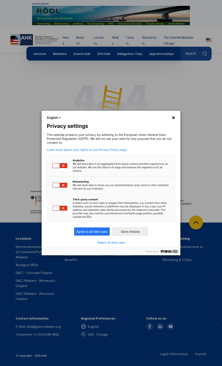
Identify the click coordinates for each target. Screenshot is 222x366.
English (52, 117)
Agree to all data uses (92, 231)
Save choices (130, 231)
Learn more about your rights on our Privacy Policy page (87, 150)
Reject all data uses (111, 242)
